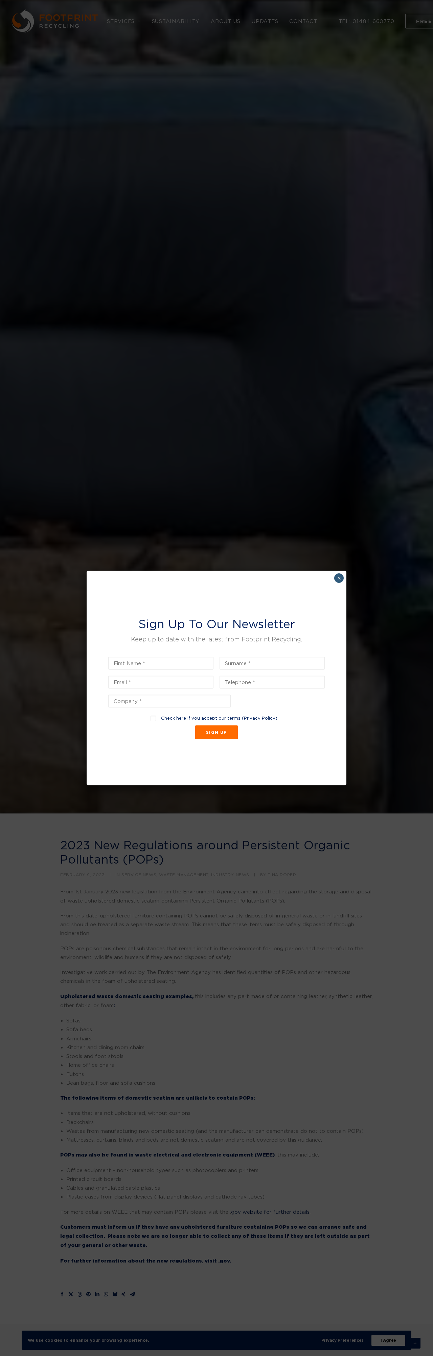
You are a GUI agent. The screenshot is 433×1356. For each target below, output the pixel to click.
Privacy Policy (259, 718)
